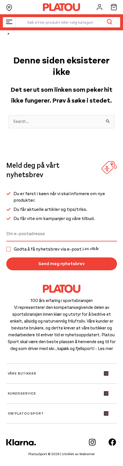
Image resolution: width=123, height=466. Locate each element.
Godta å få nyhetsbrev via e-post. (56, 249)
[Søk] (109, 22)
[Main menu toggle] (9, 22)
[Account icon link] (99, 7)
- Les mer (104, 348)
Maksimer (87, 454)
